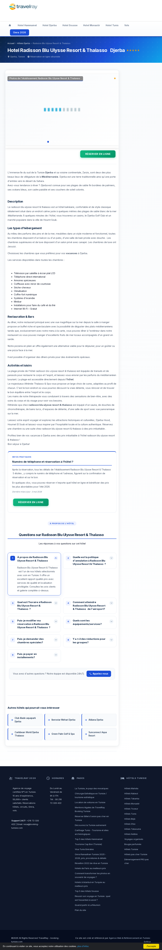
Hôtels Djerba (23, 43)
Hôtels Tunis (130, 813)
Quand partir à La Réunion (87, 905)
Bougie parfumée (132, 844)
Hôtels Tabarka (131, 798)
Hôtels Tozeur (131, 808)
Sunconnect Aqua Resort (98, 734)
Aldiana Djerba (96, 720)
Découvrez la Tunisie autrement (90, 825)
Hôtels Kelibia (130, 834)
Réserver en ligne (98, 153)
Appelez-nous (100, 673)
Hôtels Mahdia (131, 788)
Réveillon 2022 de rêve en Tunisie (91, 863)
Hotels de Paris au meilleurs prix (90, 868)
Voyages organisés (133, 839)
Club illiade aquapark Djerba (25, 720)
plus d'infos (83, 946)
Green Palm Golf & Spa (64, 734)
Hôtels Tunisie (131, 849)
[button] (34, 559)
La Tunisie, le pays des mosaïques (91, 788)
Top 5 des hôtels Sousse (87, 891)
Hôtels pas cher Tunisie (135, 854)
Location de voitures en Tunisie (90, 802)
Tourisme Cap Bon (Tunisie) (88, 844)
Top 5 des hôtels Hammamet (89, 839)
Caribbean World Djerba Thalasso (27, 734)
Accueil (10, 43)
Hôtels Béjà (129, 819)
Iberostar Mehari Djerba (64, 720)
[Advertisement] (103, 10)
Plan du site (80, 910)
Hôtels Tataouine (132, 829)
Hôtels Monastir (132, 803)
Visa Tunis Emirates (84, 849)
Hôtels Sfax (129, 824)
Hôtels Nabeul (131, 793)
